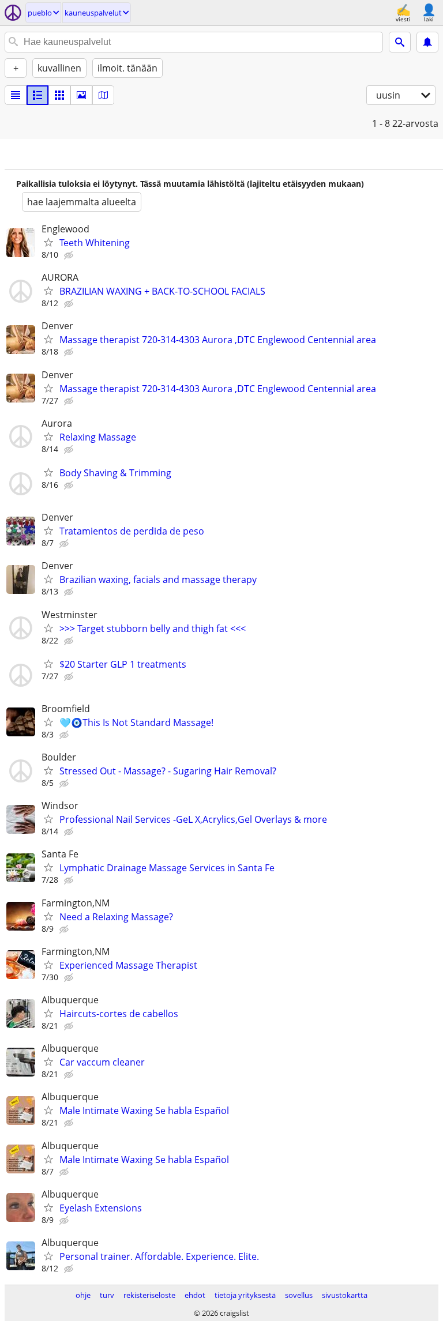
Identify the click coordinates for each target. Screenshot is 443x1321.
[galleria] (81, 95)
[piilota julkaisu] (70, 255)
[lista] (16, 95)
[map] (103, 95)
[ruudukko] (59, 95)
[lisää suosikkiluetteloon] (48, 242)
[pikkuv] (37, 95)
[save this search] (427, 42)
